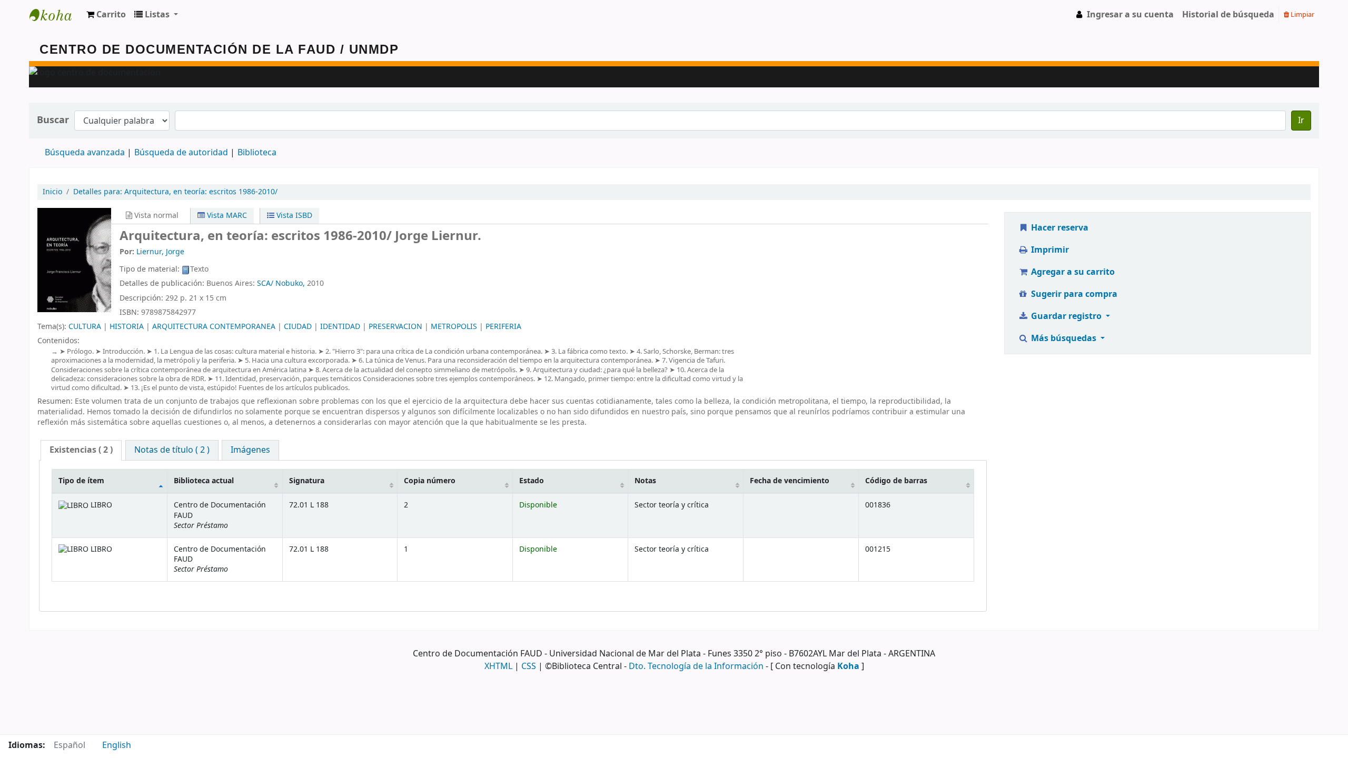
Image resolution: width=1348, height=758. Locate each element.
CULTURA (84, 326)
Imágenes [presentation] (250, 450)
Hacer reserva (1058, 228)
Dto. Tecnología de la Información (696, 666)
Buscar (53, 120)
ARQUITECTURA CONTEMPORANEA (213, 326)
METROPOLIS (454, 326)
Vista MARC (226, 215)
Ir (1301, 120)
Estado (531, 480)
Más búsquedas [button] (1063, 338)
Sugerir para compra (1073, 294)
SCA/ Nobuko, (281, 283)
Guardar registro (1066, 316)
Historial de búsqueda (1228, 14)
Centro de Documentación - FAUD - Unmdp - (55, 14)
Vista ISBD (293, 215)
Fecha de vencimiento (789, 480)
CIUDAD (298, 326)
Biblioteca (256, 152)
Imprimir (1049, 250)
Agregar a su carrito (1072, 272)
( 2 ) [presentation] (81, 450)
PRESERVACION (395, 326)
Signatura (306, 480)
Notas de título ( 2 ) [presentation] (172, 450)
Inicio (52, 191)
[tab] (81, 450)
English (116, 745)
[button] (106, 14)
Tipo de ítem (81, 480)
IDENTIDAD (340, 326)
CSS (528, 666)
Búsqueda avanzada (85, 152)
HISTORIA (127, 326)
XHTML (498, 666)
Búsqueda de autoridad (181, 152)
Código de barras (896, 480)
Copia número (429, 480)
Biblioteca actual (204, 480)
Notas (645, 480)
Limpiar (1301, 14)
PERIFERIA (503, 326)
